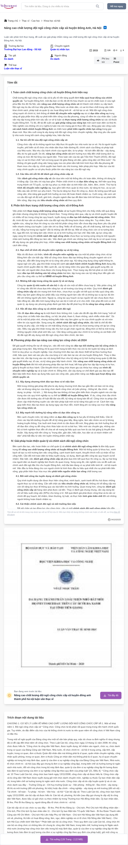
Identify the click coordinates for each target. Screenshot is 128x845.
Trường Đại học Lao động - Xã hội (22, 49)
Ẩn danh (8, 59)
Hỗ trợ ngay (116, 6)
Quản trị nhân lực (59, 49)
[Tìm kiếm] (97, 6)
